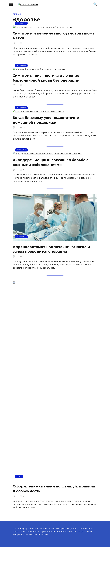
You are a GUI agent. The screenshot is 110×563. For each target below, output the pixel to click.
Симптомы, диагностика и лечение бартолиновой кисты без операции (46, 77)
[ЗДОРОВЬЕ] (42, 27)
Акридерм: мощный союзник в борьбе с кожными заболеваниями (50, 162)
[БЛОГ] (32, 480)
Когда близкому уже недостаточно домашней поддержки (46, 120)
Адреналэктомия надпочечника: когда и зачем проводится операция (51, 249)
